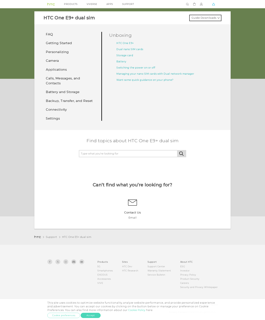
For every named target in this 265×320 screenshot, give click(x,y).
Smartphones (105, 270)
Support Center (156, 266)
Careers (184, 283)
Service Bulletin (156, 274)
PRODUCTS (70, 4)
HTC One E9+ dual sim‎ (77, 237)
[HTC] (51, 4)
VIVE (100, 283)
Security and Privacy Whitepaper (199, 287)
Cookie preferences (63, 315)
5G (98, 266)
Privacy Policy (188, 274)
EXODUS (102, 274)
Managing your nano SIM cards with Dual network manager (155, 73)
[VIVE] (213, 4)
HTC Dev (127, 266)
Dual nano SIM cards (129, 49)
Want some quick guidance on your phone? (144, 79)
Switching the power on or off (135, 67)
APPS (109, 4)
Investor (185, 270)
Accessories (104, 279)
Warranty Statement (159, 270)
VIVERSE (92, 4)
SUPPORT (128, 4)
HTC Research (130, 270)
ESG (182, 266)
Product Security (190, 279)
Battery (121, 61)
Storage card (124, 55)
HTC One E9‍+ (125, 43)
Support (51, 237)
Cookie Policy (137, 310)
